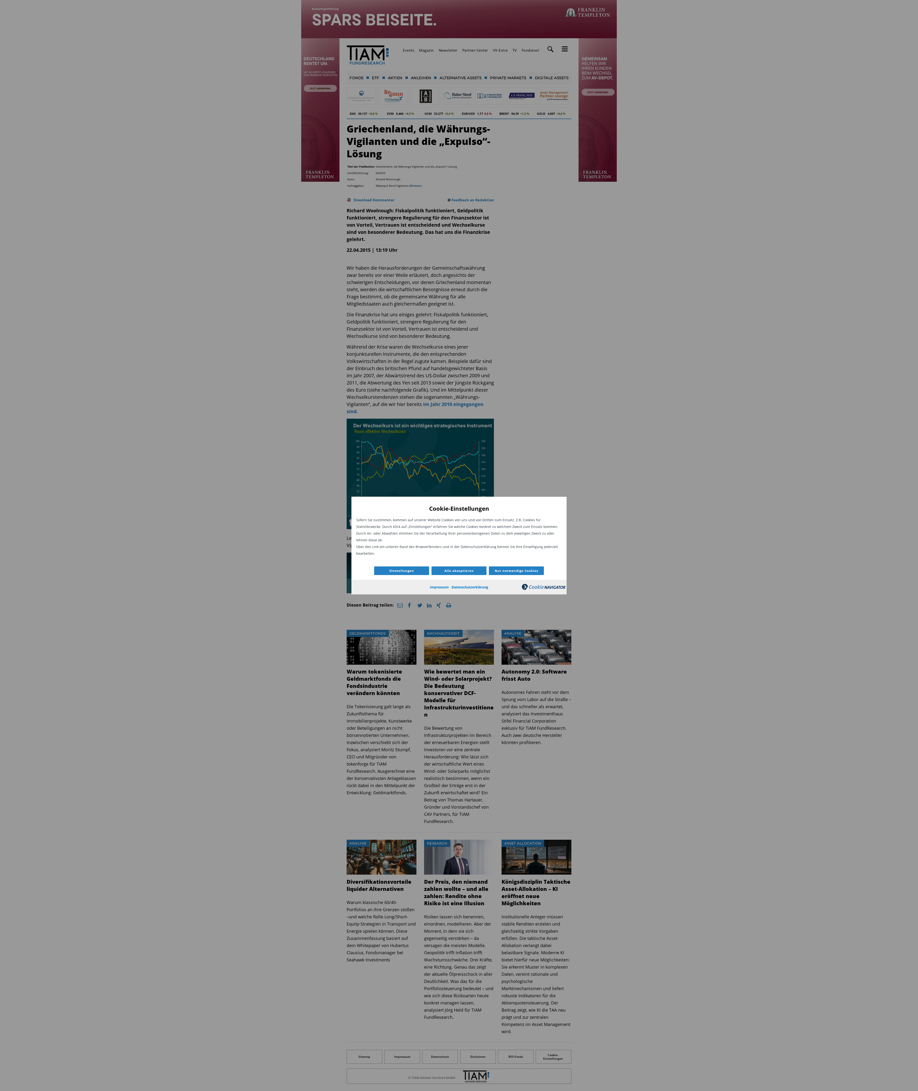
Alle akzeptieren (459, 571)
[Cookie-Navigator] (543, 588)
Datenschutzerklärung (470, 587)
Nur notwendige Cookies (516, 571)
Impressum (439, 587)
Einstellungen (401, 571)
